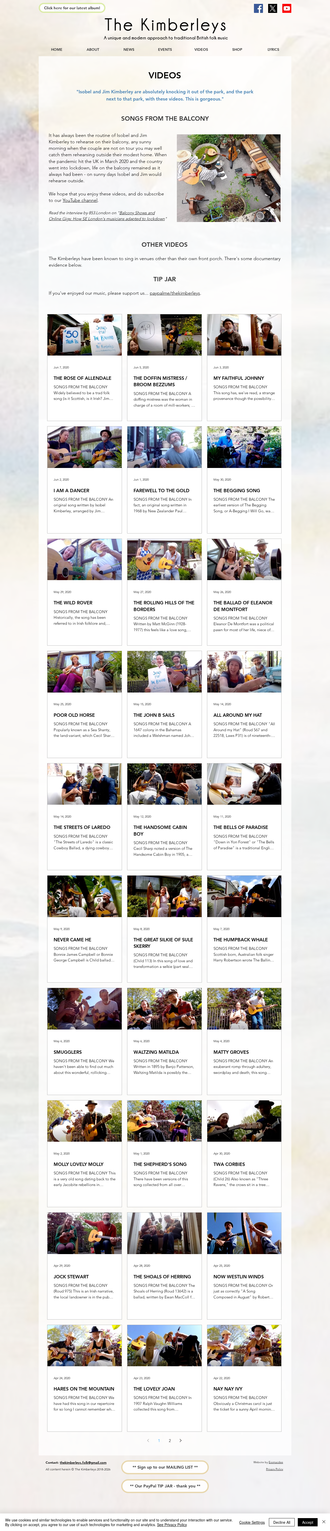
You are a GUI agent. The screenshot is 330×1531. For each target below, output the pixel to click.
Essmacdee (276, 1462)
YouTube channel (80, 200)
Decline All (281, 1522)
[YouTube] (286, 8)
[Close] (324, 1522)
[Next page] (180, 1440)
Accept (307, 1522)
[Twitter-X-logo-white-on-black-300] (272, 8)
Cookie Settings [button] (252, 1522)
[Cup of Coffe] (165, 25)
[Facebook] (258, 8)
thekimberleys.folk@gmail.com (83, 1462)
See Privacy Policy (172, 1524)
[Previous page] (148, 1440)
